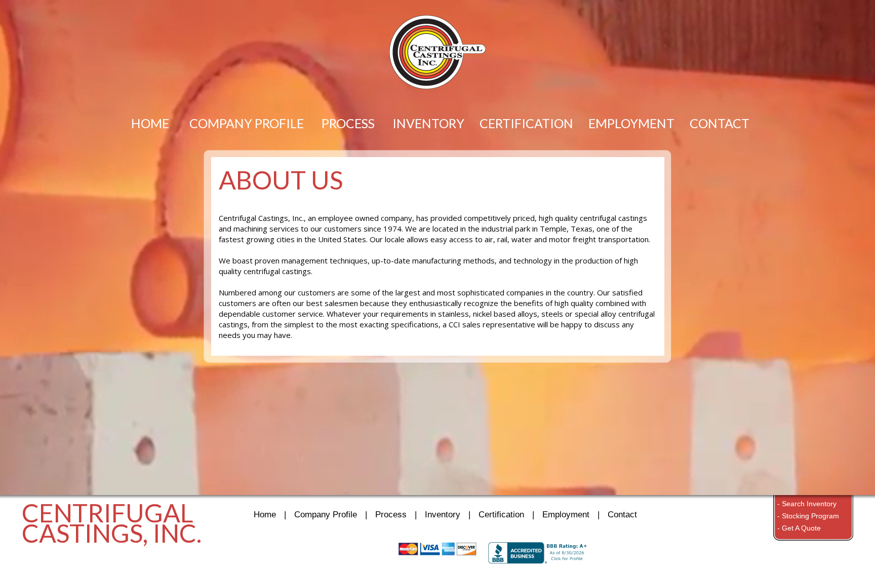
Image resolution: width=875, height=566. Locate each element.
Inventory (442, 514)
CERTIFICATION (526, 123)
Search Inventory (809, 504)
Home (265, 514)
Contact (622, 514)
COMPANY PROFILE (246, 123)
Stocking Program (810, 516)
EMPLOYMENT (631, 123)
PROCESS (348, 123)
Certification (501, 514)
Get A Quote (801, 528)
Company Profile (325, 514)
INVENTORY (428, 123)
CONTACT (719, 123)
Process (391, 514)
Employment (565, 514)
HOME (150, 123)
